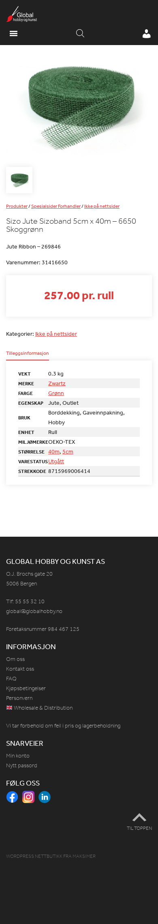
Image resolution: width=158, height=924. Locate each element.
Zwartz (57, 383)
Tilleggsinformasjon (27, 353)
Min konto (18, 755)
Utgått (56, 461)
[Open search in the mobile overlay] (80, 33)
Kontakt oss (20, 668)
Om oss (15, 659)
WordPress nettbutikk (34, 856)
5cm (67, 451)
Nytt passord (21, 765)
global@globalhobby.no (34, 611)
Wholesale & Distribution (43, 707)
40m (54, 451)
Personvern (19, 698)
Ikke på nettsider (102, 206)
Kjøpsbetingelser (26, 688)
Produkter (17, 206)
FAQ (11, 678)
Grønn (56, 393)
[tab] (27, 356)
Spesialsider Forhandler (56, 206)
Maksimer (84, 856)
